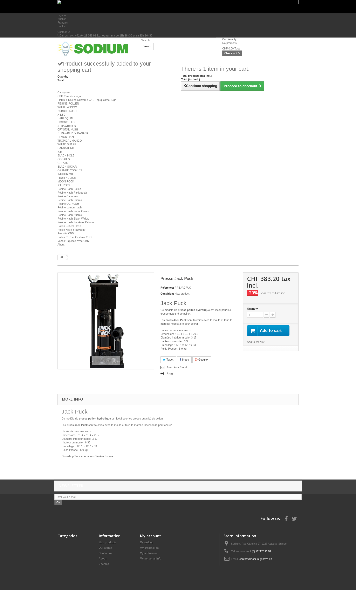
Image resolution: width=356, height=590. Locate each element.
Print (170, 373)
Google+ (203, 359)
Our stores (105, 547)
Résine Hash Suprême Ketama (75, 222)
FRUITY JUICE (66, 177)
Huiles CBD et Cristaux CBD (74, 237)
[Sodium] (95, 49)
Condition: (167, 293)
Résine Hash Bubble (69, 214)
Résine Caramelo (67, 196)
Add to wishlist (256, 341)
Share (185, 359)
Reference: (167, 287)
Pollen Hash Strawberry (71, 229)
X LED (61, 114)
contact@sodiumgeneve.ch (255, 559)
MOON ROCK (65, 181)
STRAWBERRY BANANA (72, 133)
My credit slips (149, 547)
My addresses (148, 553)
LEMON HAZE (66, 137)
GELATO (62, 163)
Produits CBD (65, 233)
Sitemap (104, 563)
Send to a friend (177, 367)
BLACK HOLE (65, 155)
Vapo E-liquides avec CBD (73, 240)
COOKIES (63, 159)
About (60, 244)
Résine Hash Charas (69, 200)
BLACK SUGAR (67, 166)
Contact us (63, 31)
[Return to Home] (62, 257)
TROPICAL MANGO (69, 140)
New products (107, 542)
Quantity (252, 308)
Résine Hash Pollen (69, 188)
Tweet (169, 359)
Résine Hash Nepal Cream (73, 211)
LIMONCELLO (66, 122)
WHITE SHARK (66, 144)
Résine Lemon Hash (69, 207)
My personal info (150, 558)
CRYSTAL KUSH (67, 129)
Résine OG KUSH (68, 203)
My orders (146, 542)
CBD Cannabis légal (69, 96)
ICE (59, 151)
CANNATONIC (66, 148)
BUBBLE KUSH (66, 111)
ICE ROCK (63, 185)
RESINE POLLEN (68, 103)
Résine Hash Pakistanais (72, 192)
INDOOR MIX (65, 174)
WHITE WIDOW (67, 107)
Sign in (61, 15)
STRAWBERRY (66, 125)
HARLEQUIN (65, 118)
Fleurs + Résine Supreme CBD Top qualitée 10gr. (86, 99)
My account (150, 535)
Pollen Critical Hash (69, 226)
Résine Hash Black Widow (73, 218)
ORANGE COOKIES (69, 170)
